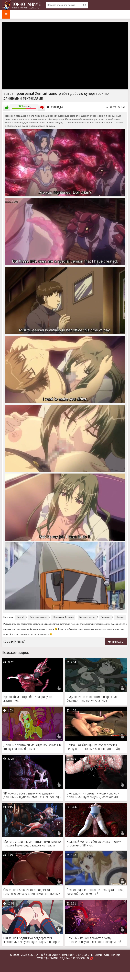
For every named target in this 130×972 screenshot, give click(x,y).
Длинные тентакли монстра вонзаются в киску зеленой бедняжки (32, 747)
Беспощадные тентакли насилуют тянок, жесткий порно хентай (95, 891)
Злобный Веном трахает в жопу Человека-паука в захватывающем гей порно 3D (94, 940)
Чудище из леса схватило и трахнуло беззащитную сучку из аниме (92, 698)
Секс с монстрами (38, 617)
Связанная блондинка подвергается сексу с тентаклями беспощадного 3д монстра (93, 747)
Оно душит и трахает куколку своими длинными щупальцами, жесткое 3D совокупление (93, 795)
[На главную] (22, 5)
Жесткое (120, 617)
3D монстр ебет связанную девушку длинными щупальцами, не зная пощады (32, 795)
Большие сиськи (87, 617)
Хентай (20, 617)
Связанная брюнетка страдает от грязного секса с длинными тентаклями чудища (31, 891)
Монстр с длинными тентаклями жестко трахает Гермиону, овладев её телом (32, 843)
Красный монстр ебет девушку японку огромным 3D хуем (94, 843)
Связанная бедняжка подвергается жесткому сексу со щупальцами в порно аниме (31, 940)
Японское (105, 617)
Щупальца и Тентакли (63, 617)
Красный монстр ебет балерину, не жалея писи (27, 698)
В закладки (57, 107)
